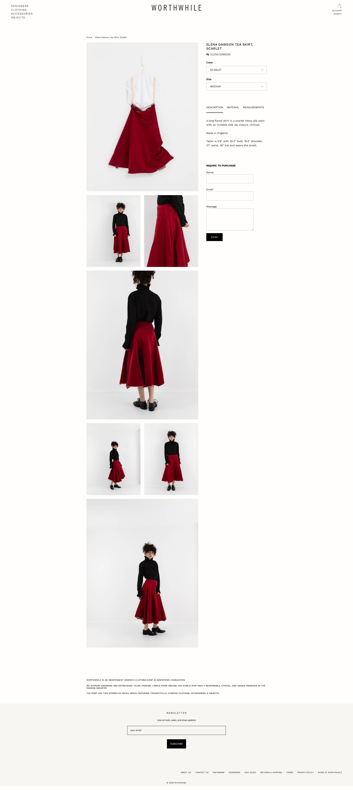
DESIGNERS (20, 5)
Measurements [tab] (253, 107)
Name (209, 172)
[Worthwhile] (176, 8)
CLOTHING (19, 9)
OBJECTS (18, 17)
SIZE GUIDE (250, 772)
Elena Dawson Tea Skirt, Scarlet (111, 37)
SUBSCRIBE (176, 743)
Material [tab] (233, 107)
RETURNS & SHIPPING (271, 772)
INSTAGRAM (218, 772)
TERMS (289, 772)
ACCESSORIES (22, 13)
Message (211, 206)
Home (89, 37)
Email (209, 189)
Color (209, 62)
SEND (214, 237)
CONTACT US (201, 772)
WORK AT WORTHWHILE (330, 772)
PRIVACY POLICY (305, 772)
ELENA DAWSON (220, 54)
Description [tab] (214, 107)
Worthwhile (180, 783)
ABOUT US (186, 772)
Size (208, 79)
